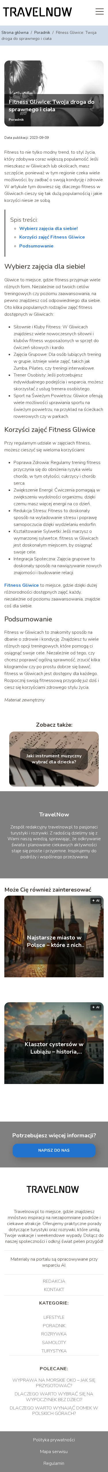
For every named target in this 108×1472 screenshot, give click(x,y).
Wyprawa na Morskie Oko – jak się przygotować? (53, 1383)
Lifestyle (54, 1317)
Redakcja (54, 1281)
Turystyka (54, 1351)
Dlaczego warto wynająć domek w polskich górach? (54, 1411)
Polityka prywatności (54, 1440)
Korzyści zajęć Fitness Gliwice (52, 237)
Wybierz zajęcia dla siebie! (48, 228)
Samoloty (54, 1343)
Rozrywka (54, 1334)
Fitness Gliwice (21, 585)
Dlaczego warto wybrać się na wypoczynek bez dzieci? (54, 1397)
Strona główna (15, 32)
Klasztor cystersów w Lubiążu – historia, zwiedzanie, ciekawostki (54, 1048)
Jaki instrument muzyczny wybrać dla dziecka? (54, 759)
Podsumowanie (36, 246)
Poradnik (42, 32)
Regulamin (53, 1463)
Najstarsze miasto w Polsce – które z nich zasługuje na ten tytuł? (54, 941)
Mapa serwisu (54, 1451)
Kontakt (54, 1289)
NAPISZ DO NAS (54, 1150)
